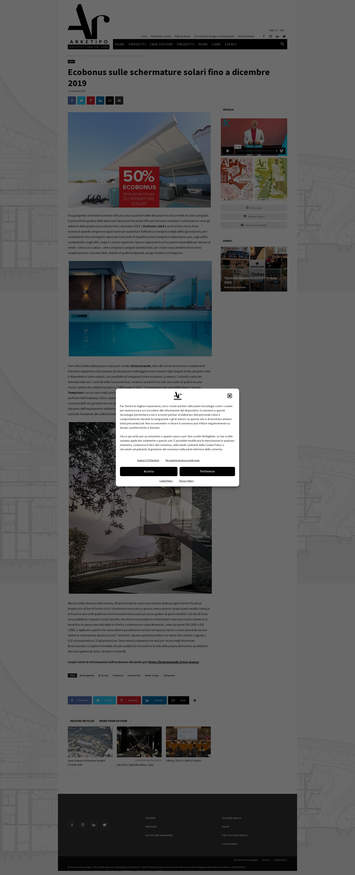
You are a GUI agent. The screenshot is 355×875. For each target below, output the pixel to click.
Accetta (149, 471)
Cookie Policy (166, 480)
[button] (230, 396)
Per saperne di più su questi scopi (182, 460)
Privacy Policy (186, 480)
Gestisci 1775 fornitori (148, 460)
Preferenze (207, 471)
